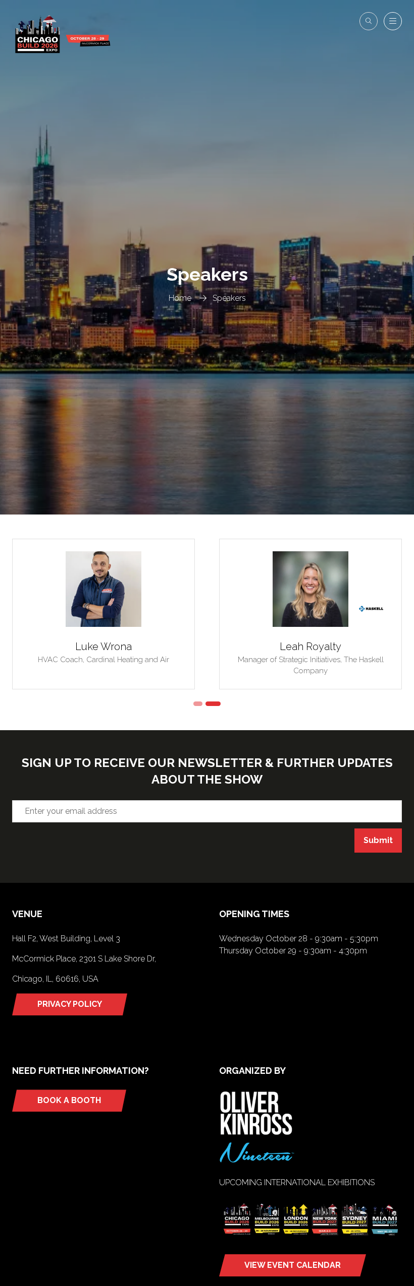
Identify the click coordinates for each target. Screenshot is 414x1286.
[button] (368, 21)
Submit (378, 840)
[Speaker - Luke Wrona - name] (103, 614)
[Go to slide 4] (197, 703)
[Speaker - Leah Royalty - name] (310, 614)
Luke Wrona (103, 646)
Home (180, 298)
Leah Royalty (310, 646)
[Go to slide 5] (213, 703)
